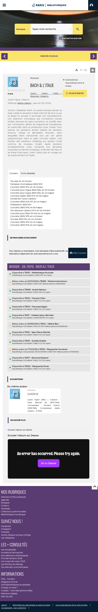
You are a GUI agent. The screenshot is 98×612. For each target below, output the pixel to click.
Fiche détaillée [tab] (28, 173)
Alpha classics (24, 103)
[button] (93, 5)
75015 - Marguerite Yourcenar (53, 349)
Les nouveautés (8, 549)
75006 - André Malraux (35, 289)
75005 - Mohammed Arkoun (53, 281)
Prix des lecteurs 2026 (11, 558)
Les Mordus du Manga (12, 564)
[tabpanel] (34, 203)
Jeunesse (5, 508)
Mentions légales (9, 593)
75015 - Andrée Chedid (35, 341)
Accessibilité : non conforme (13, 608)
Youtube (5, 532)
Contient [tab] (13, 173)
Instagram (6, 529)
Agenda (5, 500)
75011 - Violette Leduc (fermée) (38, 315)
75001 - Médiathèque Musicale (38, 272)
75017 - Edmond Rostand (36, 358)
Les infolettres (7, 538)
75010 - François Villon (34, 298)
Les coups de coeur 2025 (13, 561)
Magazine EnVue (9, 582)
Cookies (5, 590)
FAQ (3, 579)
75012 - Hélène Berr (49, 324)
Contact (11, 579)
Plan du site (7, 596)
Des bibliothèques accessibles (15, 584)
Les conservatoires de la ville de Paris (71, 605)
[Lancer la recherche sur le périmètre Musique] (78, 29)
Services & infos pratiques (13, 497)
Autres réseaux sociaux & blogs (16, 535)
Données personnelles (21, 590)
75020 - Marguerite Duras (36, 366)
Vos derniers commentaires (14, 567)
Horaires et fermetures (12, 552)
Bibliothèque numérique (13, 514)
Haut (94, 486)
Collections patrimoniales (13, 511)
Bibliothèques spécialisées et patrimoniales (31, 605)
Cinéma (5, 505)
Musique (5, 502)
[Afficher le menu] (4, 5)
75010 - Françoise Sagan (35, 306)
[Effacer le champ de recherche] (71, 29)
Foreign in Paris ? (9, 587)
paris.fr (4, 605)
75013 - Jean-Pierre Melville (37, 332)
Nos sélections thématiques (14, 555)
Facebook (6, 526)
